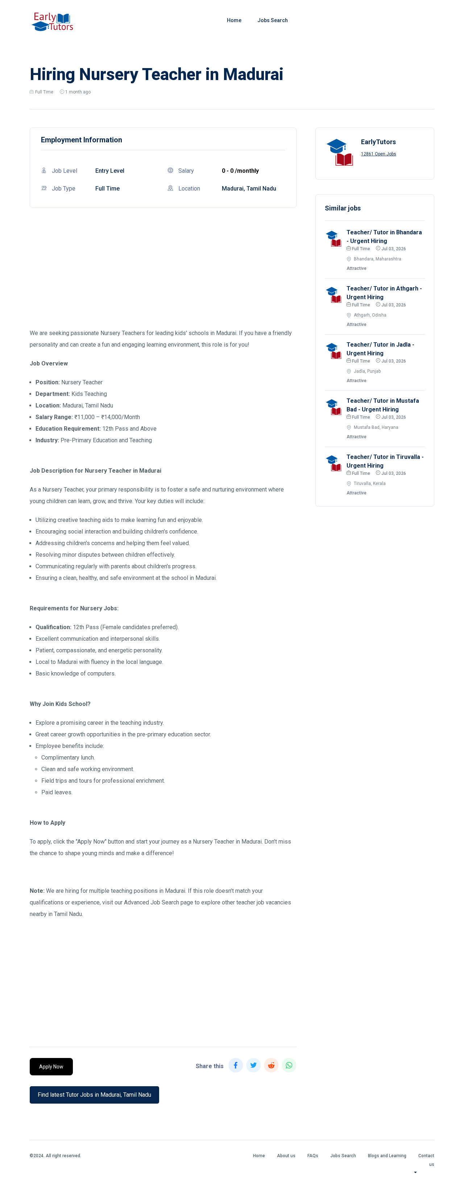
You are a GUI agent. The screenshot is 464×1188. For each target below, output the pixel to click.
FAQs (312, 1155)
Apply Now (51, 1067)
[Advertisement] (163, 276)
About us (286, 1155)
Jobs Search (272, 20)
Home (234, 20)
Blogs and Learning (387, 1155)
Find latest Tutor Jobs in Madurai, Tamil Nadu (94, 1094)
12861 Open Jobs (378, 153)
